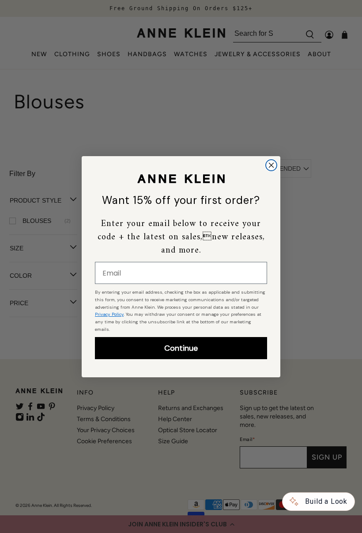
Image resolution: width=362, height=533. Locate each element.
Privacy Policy (109, 314)
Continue (181, 348)
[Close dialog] (271, 165)
